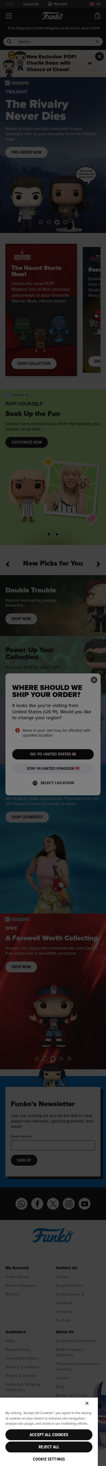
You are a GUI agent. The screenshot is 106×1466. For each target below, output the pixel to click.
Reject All (49, 1447)
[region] (49, 1431)
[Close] (87, 1403)
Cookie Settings (49, 1459)
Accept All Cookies (49, 1434)
